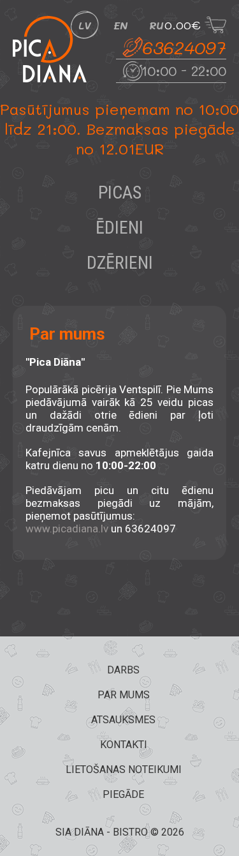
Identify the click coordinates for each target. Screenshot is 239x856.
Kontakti (123, 745)
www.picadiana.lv (66, 528)
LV (84, 25)
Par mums (124, 695)
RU (156, 25)
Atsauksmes (123, 720)
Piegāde (123, 794)
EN (120, 25)
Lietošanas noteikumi (124, 769)
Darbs (123, 670)
